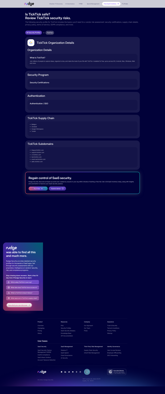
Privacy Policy (111, 330)
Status (40, 333)
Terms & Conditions (113, 328)
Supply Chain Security (91, 350)
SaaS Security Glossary (68, 330)
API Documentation (67, 336)
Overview (41, 325)
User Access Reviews (114, 350)
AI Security (64, 358)
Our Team (87, 328)
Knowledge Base (66, 333)
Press (85, 330)
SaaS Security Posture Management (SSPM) (45, 351)
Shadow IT (64, 350)
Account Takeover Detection (46, 360)
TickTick (50, 33)
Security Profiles (66, 328)
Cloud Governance (66, 355)
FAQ (62, 325)
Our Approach (88, 325)
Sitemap (109, 333)
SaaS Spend (65, 353)
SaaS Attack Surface (44, 357)
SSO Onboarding (112, 355)
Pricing (40, 330)
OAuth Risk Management (92, 353)
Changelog (41, 328)
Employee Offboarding (114, 353)
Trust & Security (112, 325)
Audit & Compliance (44, 355)
